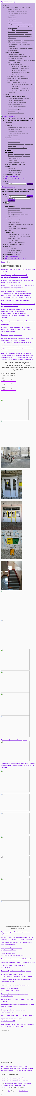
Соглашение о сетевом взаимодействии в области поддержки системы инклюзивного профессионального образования (17, 348)
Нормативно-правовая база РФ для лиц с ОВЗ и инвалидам (18, 321)
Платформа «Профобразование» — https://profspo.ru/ (16, 971)
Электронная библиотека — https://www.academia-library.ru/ (18, 962)
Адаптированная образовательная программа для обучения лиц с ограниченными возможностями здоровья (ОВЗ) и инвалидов (18, 765)
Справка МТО (5, 324)
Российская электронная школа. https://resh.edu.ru (15, 985)
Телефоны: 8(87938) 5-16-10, (13, 178)
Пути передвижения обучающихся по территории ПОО (17, 300)
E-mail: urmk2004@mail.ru (12, 176)
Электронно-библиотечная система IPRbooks (14, 1066)
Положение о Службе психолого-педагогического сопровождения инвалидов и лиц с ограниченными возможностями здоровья (16, 329)
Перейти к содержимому (8, 1)
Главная (3, 262)
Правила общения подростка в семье (11, 335)
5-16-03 (24, 178)
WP (9, 1091)
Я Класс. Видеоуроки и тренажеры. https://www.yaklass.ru (17, 1015)
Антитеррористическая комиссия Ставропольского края (17, 1068)
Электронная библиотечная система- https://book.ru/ (16, 959)
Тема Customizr (23, 1091)
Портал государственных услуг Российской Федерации (17, 1070)
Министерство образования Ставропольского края (15, 1080)
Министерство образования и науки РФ (12, 1078)
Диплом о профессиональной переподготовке (14, 740)
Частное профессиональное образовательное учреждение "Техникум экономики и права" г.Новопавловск (16, 1085)
